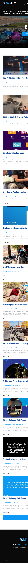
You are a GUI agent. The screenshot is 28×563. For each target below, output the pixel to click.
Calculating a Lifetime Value (13, 152)
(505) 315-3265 (22, 544)
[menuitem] (6, 11)
